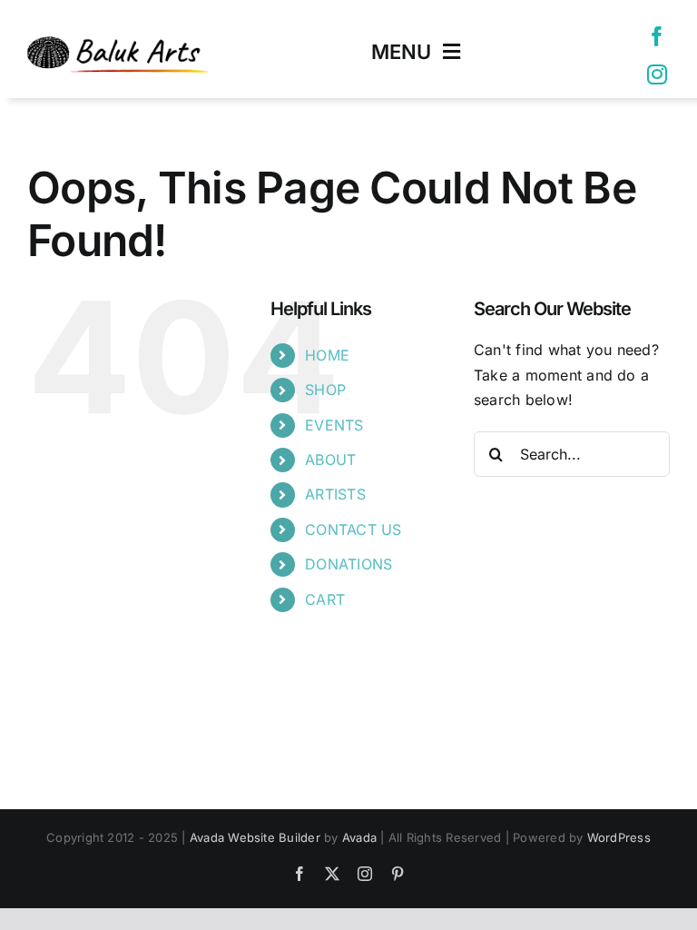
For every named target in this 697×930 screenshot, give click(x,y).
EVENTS (334, 425)
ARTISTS (335, 494)
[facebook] (657, 36)
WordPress (619, 837)
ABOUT (330, 459)
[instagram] (657, 74)
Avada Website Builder (255, 837)
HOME (327, 355)
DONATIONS (348, 564)
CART (325, 599)
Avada (359, 837)
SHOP (325, 390)
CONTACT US (353, 529)
